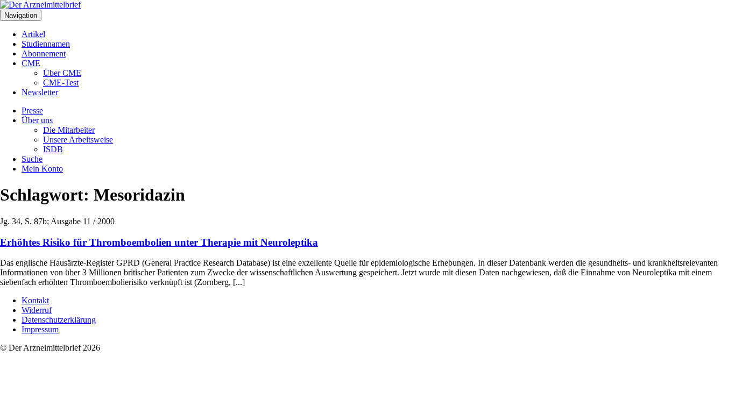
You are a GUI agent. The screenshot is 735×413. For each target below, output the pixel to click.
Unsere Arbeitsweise (78, 139)
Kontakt (35, 300)
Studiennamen (46, 43)
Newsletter (40, 92)
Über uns (37, 120)
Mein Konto (42, 168)
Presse (32, 110)
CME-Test (61, 82)
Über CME (62, 72)
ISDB (53, 149)
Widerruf (37, 310)
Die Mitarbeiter (69, 129)
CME (31, 63)
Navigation (20, 15)
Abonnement (44, 53)
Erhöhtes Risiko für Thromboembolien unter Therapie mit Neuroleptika (159, 242)
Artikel (33, 34)
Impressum (40, 329)
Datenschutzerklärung (59, 319)
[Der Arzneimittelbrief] (40, 4)
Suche (32, 158)
